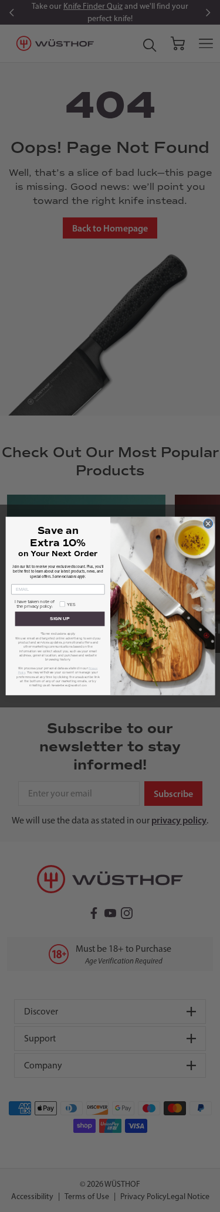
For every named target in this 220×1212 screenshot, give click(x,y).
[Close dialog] (207, 523)
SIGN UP (59, 618)
